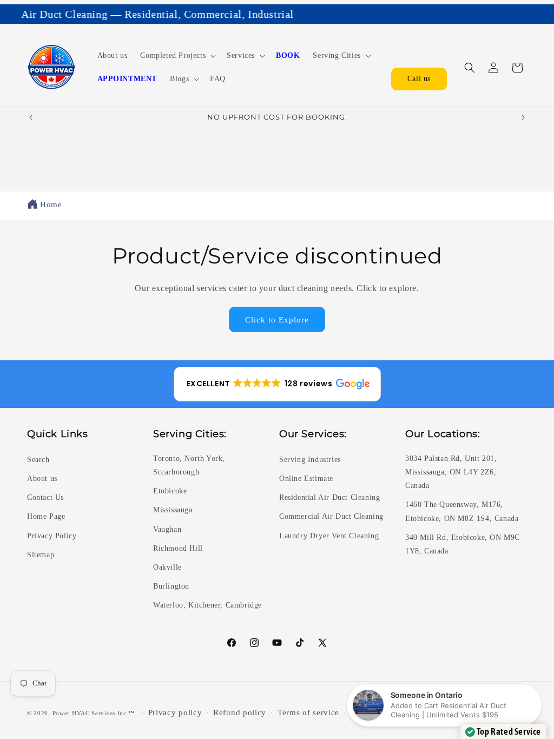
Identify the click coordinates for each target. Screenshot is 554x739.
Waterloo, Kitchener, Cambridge (207, 605)
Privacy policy (175, 712)
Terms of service (308, 712)
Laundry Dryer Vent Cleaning (329, 536)
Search (38, 460)
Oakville (167, 567)
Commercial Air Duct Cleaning (331, 516)
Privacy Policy (51, 536)
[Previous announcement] (31, 117)
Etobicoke (170, 491)
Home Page (46, 516)
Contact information (458, 712)
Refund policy (239, 712)
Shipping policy (380, 712)
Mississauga (173, 510)
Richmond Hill (178, 548)
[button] (177, 55)
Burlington (171, 586)
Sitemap (40, 555)
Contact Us (45, 497)
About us (42, 478)
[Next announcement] (523, 117)
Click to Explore (277, 319)
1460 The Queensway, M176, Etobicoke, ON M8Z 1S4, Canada (461, 511)
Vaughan (167, 529)
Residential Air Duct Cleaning (329, 497)
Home (51, 204)
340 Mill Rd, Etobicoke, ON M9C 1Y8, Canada (462, 544)
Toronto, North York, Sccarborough (189, 465)
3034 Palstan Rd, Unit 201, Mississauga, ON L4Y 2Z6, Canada (451, 472)
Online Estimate (306, 478)
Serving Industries (310, 460)
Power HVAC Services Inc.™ (93, 712)
